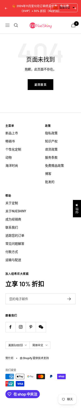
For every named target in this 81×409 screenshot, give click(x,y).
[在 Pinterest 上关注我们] (31, 327)
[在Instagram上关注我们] (21, 327)
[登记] (69, 298)
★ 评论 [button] (77, 208)
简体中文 (37, 345)
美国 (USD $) (15, 345)
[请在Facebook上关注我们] (10, 327)
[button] (64, 8)
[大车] (73, 25)
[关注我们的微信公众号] (41, 327)
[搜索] (16, 25)
